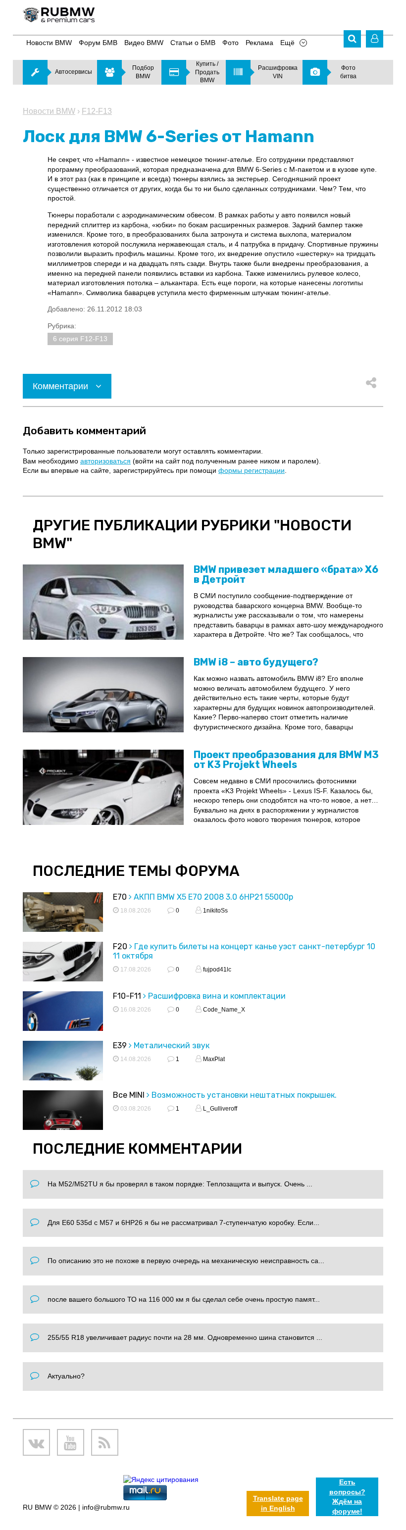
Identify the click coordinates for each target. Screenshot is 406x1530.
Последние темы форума (136, 871)
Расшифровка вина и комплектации (217, 996)
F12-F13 (97, 111)
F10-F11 (127, 996)
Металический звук (171, 1045)
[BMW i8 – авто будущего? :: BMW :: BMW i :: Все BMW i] (103, 694)
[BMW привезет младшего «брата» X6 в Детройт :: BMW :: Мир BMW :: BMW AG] (103, 602)
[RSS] (104, 1442)
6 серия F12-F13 (80, 339)
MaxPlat (213, 1059)
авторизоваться (105, 461)
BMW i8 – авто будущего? (256, 662)
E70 (120, 897)
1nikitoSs (215, 910)
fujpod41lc (216, 969)
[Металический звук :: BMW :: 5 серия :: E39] (63, 1069)
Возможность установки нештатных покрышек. (244, 1095)
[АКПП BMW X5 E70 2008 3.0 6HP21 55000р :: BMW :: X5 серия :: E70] (63, 920)
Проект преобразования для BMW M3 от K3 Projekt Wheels (286, 759)
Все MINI (129, 1095)
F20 (120, 946)
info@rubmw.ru (106, 1507)
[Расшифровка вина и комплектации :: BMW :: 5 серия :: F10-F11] (63, 1019)
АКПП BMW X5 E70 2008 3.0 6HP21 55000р (213, 897)
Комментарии (62, 386)
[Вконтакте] (36, 1442)
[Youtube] (70, 1442)
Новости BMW (49, 111)
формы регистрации (251, 470)
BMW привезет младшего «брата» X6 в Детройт (286, 574)
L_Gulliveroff (219, 1108)
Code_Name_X (223, 1009)
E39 (120, 1045)
